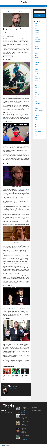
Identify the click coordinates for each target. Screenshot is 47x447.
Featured (37, 55)
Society (36, 113)
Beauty (36, 27)
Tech (36, 121)
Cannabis (37, 32)
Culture (36, 43)
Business (37, 30)
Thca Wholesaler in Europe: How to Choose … (25, 423)
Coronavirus (37, 39)
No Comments (11, 36)
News (36, 96)
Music (36, 92)
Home (36, 76)
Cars (36, 34)
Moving (36, 90)
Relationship (37, 105)
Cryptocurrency (38, 41)
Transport (37, 126)
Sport (36, 117)
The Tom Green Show (22, 189)
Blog (36, 28)
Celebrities (37, 37)
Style (36, 119)
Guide (36, 67)
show (11, 56)
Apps (36, 23)
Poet (36, 101)
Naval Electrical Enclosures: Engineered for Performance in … (24, 416)
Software (37, 115)
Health (36, 69)
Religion (36, 106)
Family (36, 51)
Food (36, 60)
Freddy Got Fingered (18, 247)
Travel (36, 128)
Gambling (37, 62)
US (35, 133)
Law (36, 83)
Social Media (37, 112)
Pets (36, 99)
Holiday (36, 74)
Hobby (36, 73)
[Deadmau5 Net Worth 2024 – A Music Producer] (16, 371)
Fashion (36, 53)
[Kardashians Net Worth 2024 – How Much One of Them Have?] (7, 371)
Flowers (36, 59)
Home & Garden (38, 78)
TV (35, 129)
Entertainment (38, 50)
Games (36, 64)
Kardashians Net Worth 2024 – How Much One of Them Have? (7, 377)
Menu (2, 6)
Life (36, 85)
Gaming (36, 66)
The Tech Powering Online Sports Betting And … (25, 437)
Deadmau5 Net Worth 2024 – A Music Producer (15, 377)
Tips (36, 122)
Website (36, 137)
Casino (36, 35)
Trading (36, 124)
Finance (36, 57)
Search (39, 15)
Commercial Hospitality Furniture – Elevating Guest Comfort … (25, 409)
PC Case (37, 98)
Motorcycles (37, 89)
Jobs (36, 82)
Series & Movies (38, 110)
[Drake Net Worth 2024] (25, 371)
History (36, 71)
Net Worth (37, 94)
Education (37, 48)
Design (36, 44)
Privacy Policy (35, 408)
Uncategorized (38, 131)
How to (36, 80)
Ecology (36, 46)
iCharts (2, 445)
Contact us (34, 407)
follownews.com (24, 282)
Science (36, 108)
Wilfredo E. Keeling (8, 34)
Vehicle (36, 135)
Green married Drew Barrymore (10, 308)
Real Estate (37, 103)
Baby (36, 25)
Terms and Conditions (36, 410)
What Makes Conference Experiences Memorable (23, 430)
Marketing (37, 87)
